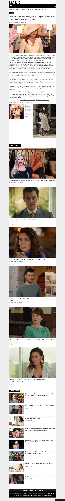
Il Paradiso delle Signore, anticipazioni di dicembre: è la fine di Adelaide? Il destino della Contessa (32, 340)
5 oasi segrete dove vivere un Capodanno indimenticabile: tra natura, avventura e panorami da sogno (40, 452)
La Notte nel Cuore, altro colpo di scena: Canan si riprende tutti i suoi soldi (27, 259)
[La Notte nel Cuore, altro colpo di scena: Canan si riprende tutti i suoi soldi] (32, 242)
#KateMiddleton (24, 100)
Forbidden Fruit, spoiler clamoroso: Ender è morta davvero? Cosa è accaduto (27, 379)
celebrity (11, 13)
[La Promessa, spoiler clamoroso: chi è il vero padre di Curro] (32, 202)
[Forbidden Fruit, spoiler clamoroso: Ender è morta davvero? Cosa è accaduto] (32, 362)
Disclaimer (40, 490)
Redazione (24, 490)
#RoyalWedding (31, 100)
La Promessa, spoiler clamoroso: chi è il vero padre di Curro (23, 219)
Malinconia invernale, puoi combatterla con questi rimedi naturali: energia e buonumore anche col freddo (39, 394)
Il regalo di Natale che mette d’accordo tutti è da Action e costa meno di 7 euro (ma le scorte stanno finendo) (40, 429)
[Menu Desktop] (10, 6)
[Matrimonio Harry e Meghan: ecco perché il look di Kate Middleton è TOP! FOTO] (20, 111)
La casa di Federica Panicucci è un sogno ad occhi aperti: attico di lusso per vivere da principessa (32, 180)
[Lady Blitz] (14, 2)
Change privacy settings (60, 499)
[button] (55, 6)
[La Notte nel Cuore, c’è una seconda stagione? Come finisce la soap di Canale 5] (16, 479)
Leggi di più (12, 184)
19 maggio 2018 (28, 102)
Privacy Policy (32, 490)
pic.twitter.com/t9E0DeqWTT (42, 100)
